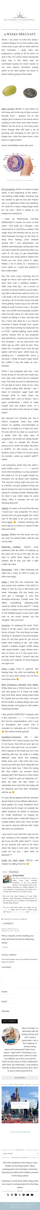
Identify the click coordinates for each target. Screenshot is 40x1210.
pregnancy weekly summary (15, 919)
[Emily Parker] (7, 882)
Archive (28, 1205)
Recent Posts (14, 872)
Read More (20, 1078)
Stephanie (22, 718)
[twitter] (8, 1194)
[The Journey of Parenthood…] (20, 17)
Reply (6, 947)
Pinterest (32, 912)
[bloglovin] (20, 1194)
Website (5, 1011)
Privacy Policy (16, 1205)
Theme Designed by (20, 1207)
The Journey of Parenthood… (23, 1204)
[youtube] (27, 1194)
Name (5, 991)
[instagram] (12, 1194)
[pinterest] (24, 1194)
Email (5, 1001)
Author (5, 872)
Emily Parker (18, 875)
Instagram (14, 912)
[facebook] (16, 1194)
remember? (25, 468)
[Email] (32, 1194)
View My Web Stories (20, 1132)
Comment (7, 967)
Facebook (22, 912)
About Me (6, 909)
